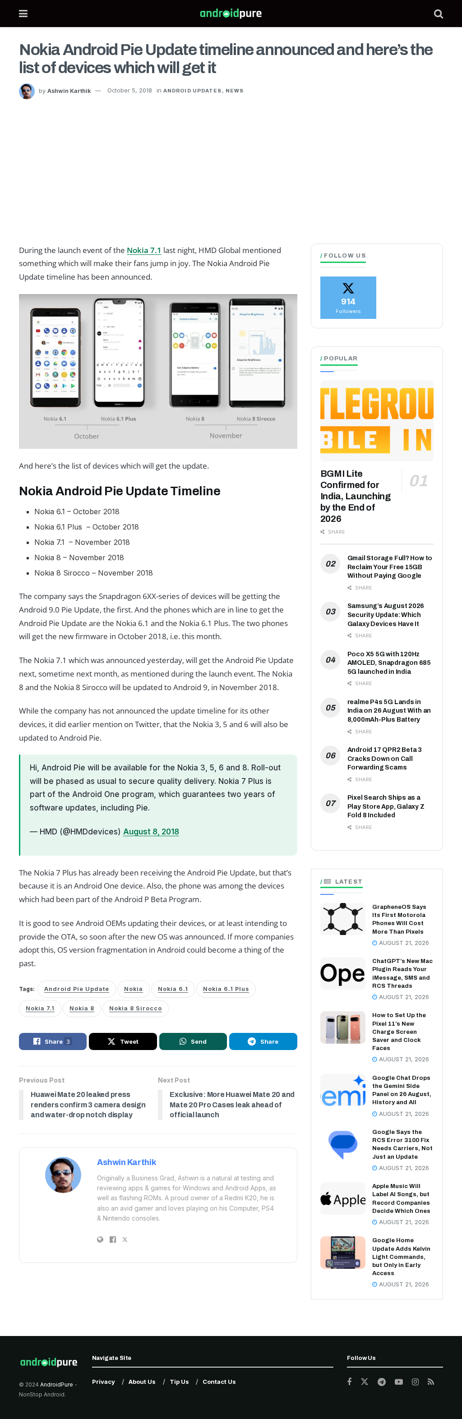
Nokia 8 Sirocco (135, 1008)
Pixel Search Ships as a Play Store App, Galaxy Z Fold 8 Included (386, 806)
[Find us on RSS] (431, 1382)
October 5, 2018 (129, 90)
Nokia (133, 989)
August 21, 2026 (403, 943)
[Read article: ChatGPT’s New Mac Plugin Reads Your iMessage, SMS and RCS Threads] (342, 973)
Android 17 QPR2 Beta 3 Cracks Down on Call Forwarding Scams (384, 758)
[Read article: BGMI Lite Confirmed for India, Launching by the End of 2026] (377, 420)
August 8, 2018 (151, 831)
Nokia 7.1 (144, 250)
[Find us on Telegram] (382, 1382)
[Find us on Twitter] (364, 1382)
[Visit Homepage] (231, 14)
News (235, 90)
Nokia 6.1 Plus (226, 989)
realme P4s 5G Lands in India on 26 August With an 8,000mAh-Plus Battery (389, 711)
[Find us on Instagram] (415, 1382)
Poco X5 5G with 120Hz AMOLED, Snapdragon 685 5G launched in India (389, 663)
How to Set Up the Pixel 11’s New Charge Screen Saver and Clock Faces (399, 1031)
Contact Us (219, 1381)
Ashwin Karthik (69, 90)
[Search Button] (438, 13)
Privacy (103, 1381)
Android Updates (192, 90)
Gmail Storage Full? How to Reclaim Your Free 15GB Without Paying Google (390, 567)
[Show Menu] (23, 13)
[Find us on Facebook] (349, 1382)
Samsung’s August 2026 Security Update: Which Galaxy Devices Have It (386, 615)
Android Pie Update (76, 989)
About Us (142, 1381)
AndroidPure (57, 1384)
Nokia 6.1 (173, 989)
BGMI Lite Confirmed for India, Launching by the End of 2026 (355, 496)
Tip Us (179, 1381)
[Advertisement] (231, 167)
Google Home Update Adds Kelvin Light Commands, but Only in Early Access (401, 1256)
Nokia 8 (81, 1008)
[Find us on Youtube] (399, 1382)
